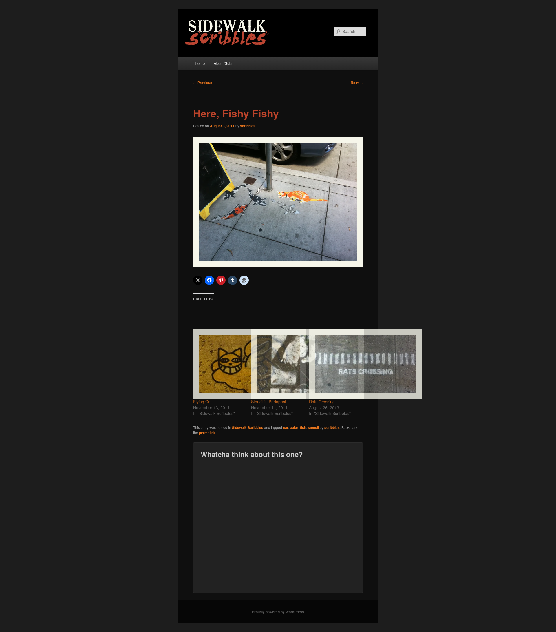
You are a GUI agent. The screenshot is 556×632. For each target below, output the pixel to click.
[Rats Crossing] (335, 364)
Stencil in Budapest (268, 402)
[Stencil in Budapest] (277, 364)
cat (285, 427)
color (294, 427)
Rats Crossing (322, 402)
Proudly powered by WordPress (278, 611)
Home (200, 63)
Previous (202, 82)
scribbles (247, 125)
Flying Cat (202, 402)
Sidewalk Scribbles (247, 427)
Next (357, 82)
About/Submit (225, 63)
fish (303, 427)
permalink (207, 432)
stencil (313, 427)
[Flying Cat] (219, 364)
